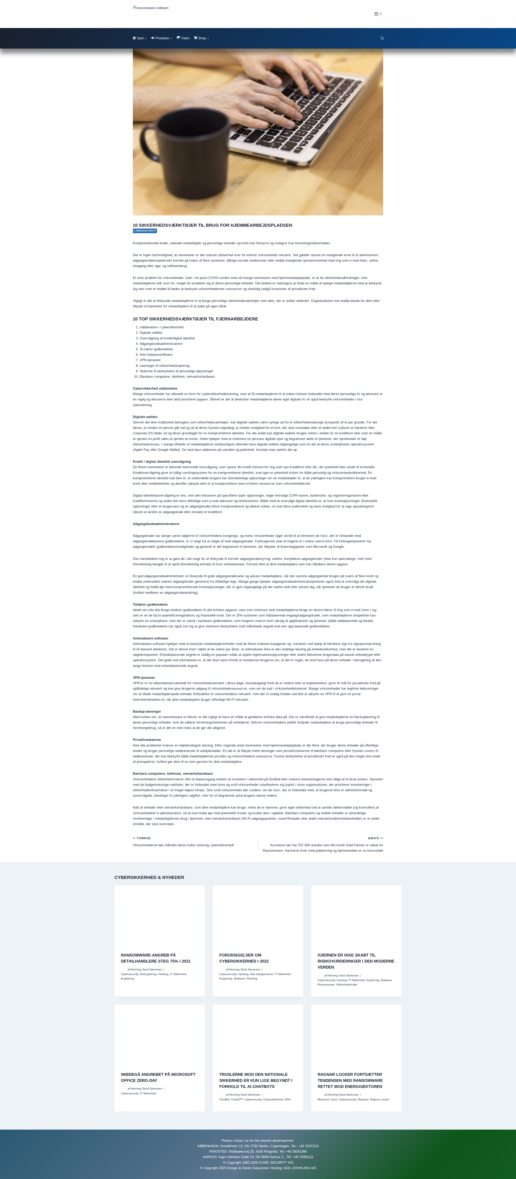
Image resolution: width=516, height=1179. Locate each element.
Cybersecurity (145, 230)
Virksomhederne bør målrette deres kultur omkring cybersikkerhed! (183, 842)
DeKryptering (148, 974)
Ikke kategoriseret (261, 974)
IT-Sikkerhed (178, 974)
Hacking (163, 974)
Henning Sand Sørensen (146, 969)
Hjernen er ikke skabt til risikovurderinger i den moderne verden (356, 961)
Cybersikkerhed (273, 1099)
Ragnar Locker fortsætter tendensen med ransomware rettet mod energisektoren (350, 1080)
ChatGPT (237, 1099)
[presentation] (159, 916)
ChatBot (224, 1099)
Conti (334, 1099)
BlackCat (323, 1099)
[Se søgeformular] (382, 38)
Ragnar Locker (379, 1099)
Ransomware (326, 984)
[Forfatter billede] (123, 969)
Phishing (252, 978)
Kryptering (127, 978)
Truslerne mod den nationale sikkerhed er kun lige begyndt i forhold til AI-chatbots (255, 1080)
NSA (287, 1099)
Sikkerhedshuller (346, 984)
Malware (239, 978)
